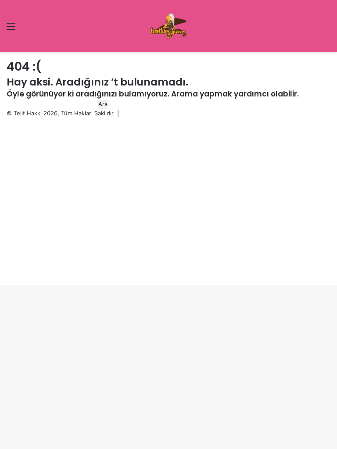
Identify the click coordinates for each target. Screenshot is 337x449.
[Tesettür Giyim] (168, 26)
